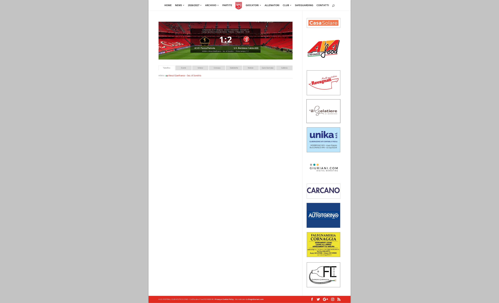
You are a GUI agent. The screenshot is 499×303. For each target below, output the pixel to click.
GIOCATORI (252, 5)
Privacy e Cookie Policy (224, 299)
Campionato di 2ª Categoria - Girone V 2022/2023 (220, 30)
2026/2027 (193, 5)
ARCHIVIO (210, 5)
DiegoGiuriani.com (256, 299)
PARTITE (227, 5)
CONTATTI (323, 5)
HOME (168, 5)
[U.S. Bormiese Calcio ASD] (246, 41)
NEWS (178, 5)
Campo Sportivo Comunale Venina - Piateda (218, 32)
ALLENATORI (272, 5)
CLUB (286, 5)
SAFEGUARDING (304, 5)
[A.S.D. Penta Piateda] (204, 41)
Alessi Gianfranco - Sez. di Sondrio (184, 75)
